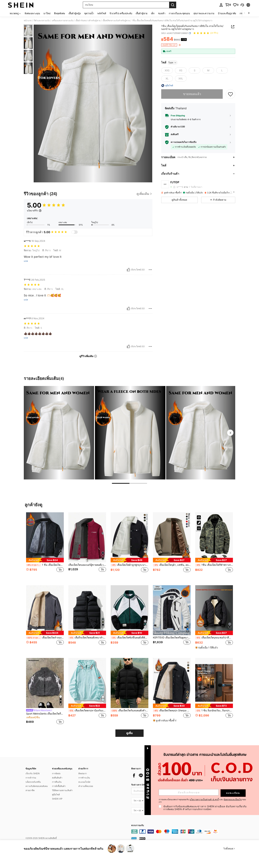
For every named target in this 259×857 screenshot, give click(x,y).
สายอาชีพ (30, 790)
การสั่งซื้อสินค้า (59, 786)
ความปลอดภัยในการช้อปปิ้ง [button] (183, 142)
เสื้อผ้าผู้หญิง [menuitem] (75, 13)
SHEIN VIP (57, 799)
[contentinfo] (184, 831)
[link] (228, 5)
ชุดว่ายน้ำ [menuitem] (89, 13)
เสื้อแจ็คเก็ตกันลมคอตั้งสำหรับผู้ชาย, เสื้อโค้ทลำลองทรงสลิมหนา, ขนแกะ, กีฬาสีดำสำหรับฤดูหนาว (129, 710)
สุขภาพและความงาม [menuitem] (203, 13)
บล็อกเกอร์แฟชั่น (33, 782)
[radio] (167, 70)
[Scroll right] (249, 13)
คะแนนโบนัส (84, 782)
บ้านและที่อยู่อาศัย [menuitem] (227, 13)
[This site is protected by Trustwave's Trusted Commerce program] (134, 838)
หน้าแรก (28, 20)
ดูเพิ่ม (129, 733)
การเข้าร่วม (31, 778)
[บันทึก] (230, 94)
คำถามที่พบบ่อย (85, 786)
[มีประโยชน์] (128, 270)
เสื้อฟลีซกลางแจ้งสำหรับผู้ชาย (116, 20)
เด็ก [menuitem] (153, 13)
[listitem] (45, 546)
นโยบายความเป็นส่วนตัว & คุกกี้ (204, 799)
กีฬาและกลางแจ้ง (42, 20)
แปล (26, 261)
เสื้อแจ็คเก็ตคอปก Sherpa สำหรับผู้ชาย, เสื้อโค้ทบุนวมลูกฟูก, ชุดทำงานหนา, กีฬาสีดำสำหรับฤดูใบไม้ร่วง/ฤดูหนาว (172, 710)
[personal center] (221, 5)
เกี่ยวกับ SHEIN (33, 773)
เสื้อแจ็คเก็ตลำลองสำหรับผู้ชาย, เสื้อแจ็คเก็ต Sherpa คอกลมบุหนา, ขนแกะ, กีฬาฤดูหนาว (45, 637)
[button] (242, 5)
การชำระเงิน (84, 778)
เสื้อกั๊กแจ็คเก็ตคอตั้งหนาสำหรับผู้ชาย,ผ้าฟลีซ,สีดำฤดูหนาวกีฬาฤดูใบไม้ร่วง (87, 637)
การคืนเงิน (56, 782)
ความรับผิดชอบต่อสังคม (37, 786)
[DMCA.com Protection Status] (142, 838)
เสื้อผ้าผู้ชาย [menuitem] (141, 13)
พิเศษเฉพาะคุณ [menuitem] (32, 13)
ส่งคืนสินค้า (57, 778)
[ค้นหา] (172, 5)
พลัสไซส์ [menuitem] (101, 13)
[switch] (74, 232)
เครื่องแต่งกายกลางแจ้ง (62, 20)
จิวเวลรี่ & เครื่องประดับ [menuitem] (121, 13)
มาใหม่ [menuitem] (47, 13)
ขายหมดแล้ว (192, 94)
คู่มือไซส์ (56, 794)
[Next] (230, 433)
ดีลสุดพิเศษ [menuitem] (59, 13)
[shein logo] (20, 5)
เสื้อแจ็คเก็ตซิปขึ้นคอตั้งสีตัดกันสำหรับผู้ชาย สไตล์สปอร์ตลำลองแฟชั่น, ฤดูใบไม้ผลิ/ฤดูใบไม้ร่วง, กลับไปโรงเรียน (129, 637)
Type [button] (170, 62)
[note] (45, 560)
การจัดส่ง (56, 773)
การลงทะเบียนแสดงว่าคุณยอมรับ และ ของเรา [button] (202, 800)
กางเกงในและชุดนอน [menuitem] (179, 13)
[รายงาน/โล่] (150, 270)
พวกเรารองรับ (137, 825)
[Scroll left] (244, 13)
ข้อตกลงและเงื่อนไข (233, 799)
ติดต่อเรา (82, 773)
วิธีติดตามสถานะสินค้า (62, 790)
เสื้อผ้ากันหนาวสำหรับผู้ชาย (87, 20)
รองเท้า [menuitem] (161, 13)
